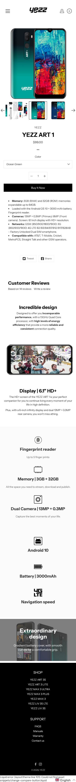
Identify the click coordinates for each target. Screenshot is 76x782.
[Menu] (8, 11)
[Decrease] (31, 176)
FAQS (38, 726)
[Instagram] (40, 764)
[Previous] (3, 110)
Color (38, 156)
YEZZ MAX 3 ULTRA (38, 689)
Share (48, 258)
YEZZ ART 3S (38, 679)
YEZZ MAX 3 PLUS (38, 694)
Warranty (38, 736)
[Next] (73, 110)
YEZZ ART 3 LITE (38, 684)
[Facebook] (35, 764)
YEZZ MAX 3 (38, 698)
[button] (65, 780)
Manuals (38, 731)
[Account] (62, 11)
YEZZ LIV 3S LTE (38, 703)
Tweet (30, 258)
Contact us (38, 740)
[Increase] (44, 176)
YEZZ (42, 770)
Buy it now (38, 188)
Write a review (42, 289)
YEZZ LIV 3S (38, 708)
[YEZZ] (38, 11)
